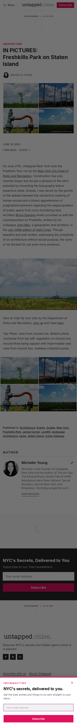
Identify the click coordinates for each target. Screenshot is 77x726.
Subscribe (38, 718)
